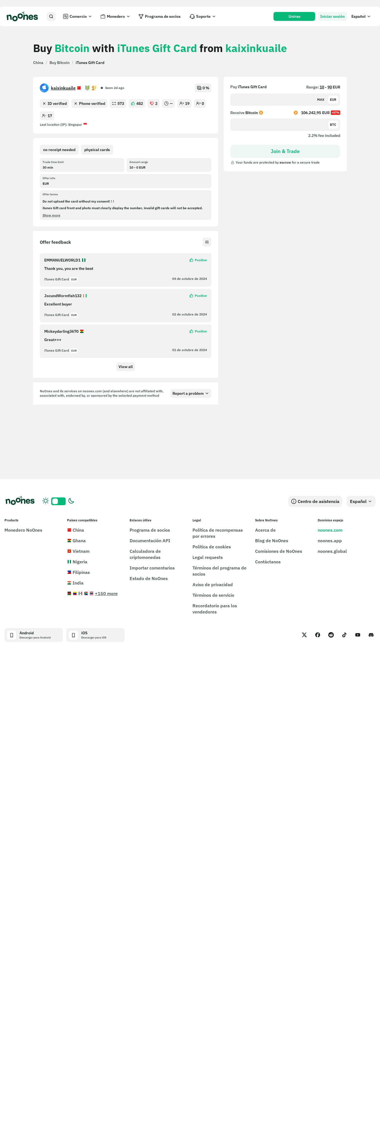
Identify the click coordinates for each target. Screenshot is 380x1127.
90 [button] (329, 87)
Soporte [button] (203, 16)
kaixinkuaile (63, 88)
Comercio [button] (78, 16)
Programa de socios (163, 16)
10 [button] (322, 87)
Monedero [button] (116, 16)
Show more (51, 215)
